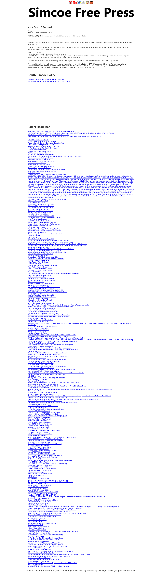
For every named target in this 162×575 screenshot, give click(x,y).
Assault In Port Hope (34, 264)
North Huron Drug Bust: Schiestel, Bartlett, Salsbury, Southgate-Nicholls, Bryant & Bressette (57, 244)
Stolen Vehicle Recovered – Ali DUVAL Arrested (43, 406)
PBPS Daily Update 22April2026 (38, 214)
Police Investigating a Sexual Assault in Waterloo (43, 361)
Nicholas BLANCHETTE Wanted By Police (41, 283)
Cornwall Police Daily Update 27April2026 (41, 151)
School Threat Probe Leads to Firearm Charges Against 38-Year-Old (49, 511)
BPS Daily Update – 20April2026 (38, 328)
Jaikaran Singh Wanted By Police (38, 330)
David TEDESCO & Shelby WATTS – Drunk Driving (44, 515)
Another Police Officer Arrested (37, 255)
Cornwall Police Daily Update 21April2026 (41, 288)
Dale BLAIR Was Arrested (36, 282)
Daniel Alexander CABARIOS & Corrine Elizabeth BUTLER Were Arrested (51, 369)
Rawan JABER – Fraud (35, 521)
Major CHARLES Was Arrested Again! (40, 473)
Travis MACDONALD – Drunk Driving (39, 502)
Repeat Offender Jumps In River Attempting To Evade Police (47, 252)
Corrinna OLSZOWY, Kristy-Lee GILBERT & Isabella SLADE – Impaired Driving (53, 531)
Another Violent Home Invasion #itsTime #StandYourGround (47, 169)
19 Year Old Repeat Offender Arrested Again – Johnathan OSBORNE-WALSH (52, 563)
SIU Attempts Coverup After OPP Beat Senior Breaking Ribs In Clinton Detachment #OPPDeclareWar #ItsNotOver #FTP (66, 497)
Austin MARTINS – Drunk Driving (38, 425)
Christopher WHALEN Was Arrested (39, 419)
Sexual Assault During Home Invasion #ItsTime (43, 311)
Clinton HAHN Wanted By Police (38, 285)
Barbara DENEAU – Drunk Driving (38, 427)
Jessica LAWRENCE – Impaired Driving (40, 548)
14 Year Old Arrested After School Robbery (41, 280)
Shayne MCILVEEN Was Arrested (38, 445)
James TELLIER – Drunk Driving (38, 487)
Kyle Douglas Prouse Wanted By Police (40, 254)
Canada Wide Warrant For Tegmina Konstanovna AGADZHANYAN (49, 81)
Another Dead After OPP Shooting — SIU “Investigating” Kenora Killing (50, 460)
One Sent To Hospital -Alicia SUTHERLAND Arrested (44, 444)
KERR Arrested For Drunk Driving (38, 449)
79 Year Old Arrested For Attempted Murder (41, 454)
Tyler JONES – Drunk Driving (37, 488)
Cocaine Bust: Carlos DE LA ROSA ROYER (42, 523)
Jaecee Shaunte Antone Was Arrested (40, 268)
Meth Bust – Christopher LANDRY (38, 432)
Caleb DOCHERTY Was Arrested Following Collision (44, 412)
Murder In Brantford (34, 237)
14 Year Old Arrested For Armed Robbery (41, 368)
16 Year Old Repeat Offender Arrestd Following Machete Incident (48, 240)
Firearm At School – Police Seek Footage (41, 278)
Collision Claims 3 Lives (35, 391)
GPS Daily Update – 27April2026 (38, 140)
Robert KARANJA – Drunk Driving (38, 478)
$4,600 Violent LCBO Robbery (37, 379)
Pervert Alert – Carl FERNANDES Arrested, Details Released (47, 353)
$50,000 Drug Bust (34, 376)
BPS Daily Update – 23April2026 (38, 201)
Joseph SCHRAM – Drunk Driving (38, 561)
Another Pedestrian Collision (37, 149)
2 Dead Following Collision (36, 528)
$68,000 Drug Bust (34, 173)
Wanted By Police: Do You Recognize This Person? (44, 230)
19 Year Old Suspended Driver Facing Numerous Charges (46, 409)
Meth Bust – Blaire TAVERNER (38, 483)
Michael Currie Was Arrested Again (39, 260)
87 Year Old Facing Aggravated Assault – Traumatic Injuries (47, 366)
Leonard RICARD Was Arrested (38, 429)
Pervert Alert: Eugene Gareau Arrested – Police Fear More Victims (49, 315)
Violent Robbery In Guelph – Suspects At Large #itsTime (46, 143)
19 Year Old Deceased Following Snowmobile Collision (45, 401)
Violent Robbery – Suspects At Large (39, 168)
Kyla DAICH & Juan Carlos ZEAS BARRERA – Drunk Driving (47, 463)
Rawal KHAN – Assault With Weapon (39, 422)
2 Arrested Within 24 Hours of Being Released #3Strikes (45, 440)
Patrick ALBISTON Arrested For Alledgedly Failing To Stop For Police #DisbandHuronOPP (56, 508)
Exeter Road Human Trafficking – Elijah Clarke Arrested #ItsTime (48, 316)
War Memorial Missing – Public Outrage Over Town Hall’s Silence (48, 135)
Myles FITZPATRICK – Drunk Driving (39, 447)
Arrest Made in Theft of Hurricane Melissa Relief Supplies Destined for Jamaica (53, 349)
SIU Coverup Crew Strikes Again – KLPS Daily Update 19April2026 (49, 336)
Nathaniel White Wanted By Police (39, 164)
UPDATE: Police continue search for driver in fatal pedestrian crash (49, 348)
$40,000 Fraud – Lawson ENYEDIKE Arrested (42, 516)
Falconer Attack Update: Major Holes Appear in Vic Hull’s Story (48, 397)
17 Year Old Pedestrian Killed (37, 277)
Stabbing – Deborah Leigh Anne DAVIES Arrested (43, 146)
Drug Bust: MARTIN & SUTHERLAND (40, 549)
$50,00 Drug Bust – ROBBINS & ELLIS (40, 364)
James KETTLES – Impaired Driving (39, 442)
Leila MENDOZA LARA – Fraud (37, 462)
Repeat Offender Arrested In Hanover (39, 226)
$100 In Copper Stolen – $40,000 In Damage (42, 141)
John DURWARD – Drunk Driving (38, 498)
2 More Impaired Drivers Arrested (38, 387)
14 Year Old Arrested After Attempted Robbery (42, 326)
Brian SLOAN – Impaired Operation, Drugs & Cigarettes (45, 544)
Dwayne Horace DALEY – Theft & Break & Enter (43, 371)
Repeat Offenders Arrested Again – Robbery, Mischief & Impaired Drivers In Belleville (55, 156)
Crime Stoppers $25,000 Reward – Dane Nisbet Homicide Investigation (50, 345)
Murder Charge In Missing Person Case (40, 211)
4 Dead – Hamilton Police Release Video (41, 166)
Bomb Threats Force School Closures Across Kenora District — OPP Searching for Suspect (57, 513)
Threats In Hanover (34, 351)
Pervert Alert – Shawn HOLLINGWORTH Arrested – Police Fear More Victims (52, 341)
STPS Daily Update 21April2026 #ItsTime (41, 303)
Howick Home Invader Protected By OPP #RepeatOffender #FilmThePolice (52, 437)
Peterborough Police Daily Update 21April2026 (42, 265)
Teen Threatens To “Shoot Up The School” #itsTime (44, 229)
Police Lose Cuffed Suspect (37, 227)
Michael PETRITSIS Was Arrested (39, 452)
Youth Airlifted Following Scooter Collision (41, 145)
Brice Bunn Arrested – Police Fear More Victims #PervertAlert (47, 356)
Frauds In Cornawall (34, 235)
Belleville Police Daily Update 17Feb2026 (41, 343)
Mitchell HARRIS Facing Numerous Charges (42, 450)
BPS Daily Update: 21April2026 (38, 302)
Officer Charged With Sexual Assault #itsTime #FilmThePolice (47, 292)
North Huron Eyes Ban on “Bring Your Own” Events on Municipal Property (51, 131)
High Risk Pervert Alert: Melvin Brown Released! (43, 384)
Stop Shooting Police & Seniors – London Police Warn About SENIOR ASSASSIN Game (56, 373)
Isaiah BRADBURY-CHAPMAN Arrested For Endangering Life (47, 416)
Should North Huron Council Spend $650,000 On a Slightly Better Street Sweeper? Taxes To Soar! (59, 554)
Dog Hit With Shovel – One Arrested (39, 212)
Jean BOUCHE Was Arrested (37, 435)
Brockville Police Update (35, 293)
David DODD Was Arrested (36, 536)
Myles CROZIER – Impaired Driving (39, 467)
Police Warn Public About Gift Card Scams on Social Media (47, 199)
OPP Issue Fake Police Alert (37, 518)
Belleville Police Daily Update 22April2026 (41, 239)
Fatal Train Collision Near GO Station (39, 275)
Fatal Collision (32, 477)
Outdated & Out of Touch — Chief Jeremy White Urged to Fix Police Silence (52, 335)
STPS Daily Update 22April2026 (38, 209)
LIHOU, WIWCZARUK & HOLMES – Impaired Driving (45, 455)
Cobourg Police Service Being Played (40, 300)
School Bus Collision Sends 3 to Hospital (41, 553)
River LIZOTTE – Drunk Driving (38, 503)
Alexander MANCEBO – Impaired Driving (41, 394)
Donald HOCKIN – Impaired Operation (40, 485)
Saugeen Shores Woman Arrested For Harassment (44, 224)
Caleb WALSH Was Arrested (37, 530)
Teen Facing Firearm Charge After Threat (41, 204)
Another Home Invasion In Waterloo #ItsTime (42, 310)
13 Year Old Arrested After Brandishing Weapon (43, 148)
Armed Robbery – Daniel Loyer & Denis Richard (43, 492)
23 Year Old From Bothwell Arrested (39, 558)
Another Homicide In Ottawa (37, 163)
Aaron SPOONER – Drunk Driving (38, 490)
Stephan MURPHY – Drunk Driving (39, 526)
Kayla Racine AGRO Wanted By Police (40, 207)
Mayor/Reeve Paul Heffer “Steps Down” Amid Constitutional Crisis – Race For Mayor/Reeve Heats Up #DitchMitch (64, 136)
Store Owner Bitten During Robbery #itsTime (42, 171)
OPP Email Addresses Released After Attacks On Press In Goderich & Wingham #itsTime (56, 338)
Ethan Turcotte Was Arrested (37, 407)
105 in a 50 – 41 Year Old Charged (39, 159)
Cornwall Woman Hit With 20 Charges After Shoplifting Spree (47, 174)
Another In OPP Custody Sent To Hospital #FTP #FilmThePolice (48, 480)
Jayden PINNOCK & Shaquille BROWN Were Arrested (45, 439)
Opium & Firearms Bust (35, 525)
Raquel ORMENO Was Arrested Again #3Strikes (43, 500)
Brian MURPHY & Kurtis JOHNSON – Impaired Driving (45, 535)
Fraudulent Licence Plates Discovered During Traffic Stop (46, 79)
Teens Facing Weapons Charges (38, 267)
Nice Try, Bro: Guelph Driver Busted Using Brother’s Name (46, 378)
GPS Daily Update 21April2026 (37, 318)
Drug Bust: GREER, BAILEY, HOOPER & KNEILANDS (45, 290)
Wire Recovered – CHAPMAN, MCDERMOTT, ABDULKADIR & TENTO (50, 551)
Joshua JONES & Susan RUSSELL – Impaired (43, 414)
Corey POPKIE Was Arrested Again (39, 411)
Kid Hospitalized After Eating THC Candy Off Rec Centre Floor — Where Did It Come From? (57, 386)
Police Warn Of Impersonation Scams (40, 270)
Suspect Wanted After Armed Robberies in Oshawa (44, 287)
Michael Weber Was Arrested (37, 404)
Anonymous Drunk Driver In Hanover (39, 221)
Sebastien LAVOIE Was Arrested (38, 541)
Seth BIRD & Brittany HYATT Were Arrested (42, 468)
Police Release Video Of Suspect (38, 262)
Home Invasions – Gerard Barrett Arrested (41, 161)
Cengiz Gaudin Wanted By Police (38, 247)
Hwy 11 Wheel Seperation (36, 564)
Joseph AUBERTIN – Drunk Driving (39, 533)
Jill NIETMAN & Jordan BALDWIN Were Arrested (43, 540)
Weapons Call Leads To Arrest (37, 331)
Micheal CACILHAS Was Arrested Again (40, 424)
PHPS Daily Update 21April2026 (38, 298)
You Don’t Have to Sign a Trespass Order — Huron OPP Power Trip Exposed (52, 402)
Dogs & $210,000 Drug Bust (37, 272)
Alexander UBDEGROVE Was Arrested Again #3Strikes (45, 543)
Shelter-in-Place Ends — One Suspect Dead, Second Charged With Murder (52, 510)
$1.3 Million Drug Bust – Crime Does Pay (41, 363)
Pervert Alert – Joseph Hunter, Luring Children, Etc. (44, 354)
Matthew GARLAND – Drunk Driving (39, 470)
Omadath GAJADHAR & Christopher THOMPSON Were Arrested (48, 566)
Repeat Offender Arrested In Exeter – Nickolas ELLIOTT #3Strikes (49, 556)
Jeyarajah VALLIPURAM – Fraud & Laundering (42, 392)
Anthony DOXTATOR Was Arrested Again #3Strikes (44, 559)
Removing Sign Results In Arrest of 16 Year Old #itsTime (46, 234)
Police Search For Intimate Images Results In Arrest (44, 217)
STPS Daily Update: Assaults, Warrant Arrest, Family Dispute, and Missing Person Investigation (58, 305)
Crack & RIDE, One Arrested (37, 202)
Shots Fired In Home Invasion (37, 219)
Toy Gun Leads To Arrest (36, 381)
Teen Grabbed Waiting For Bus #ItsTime (40, 320)
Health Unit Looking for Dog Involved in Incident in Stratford (47, 359)
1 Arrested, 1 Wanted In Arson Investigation (41, 308)
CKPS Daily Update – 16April (37, 358)
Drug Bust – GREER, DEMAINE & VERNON (42, 495)
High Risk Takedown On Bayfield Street (40, 158)
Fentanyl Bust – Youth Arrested (38, 321)
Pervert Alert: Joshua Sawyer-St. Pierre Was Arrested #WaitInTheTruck (50, 306)
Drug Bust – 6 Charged (35, 459)
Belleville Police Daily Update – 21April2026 (42, 297)
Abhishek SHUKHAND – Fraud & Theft (40, 434)
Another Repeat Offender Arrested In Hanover (42, 222)
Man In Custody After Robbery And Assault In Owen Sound (46, 374)
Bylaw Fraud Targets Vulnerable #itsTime (41, 206)
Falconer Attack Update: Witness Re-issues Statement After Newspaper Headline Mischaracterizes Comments (63, 399)
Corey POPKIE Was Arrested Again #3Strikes (42, 457)
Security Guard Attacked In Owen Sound (41, 216)
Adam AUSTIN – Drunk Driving (37, 520)
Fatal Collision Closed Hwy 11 (37, 505)
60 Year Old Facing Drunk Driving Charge (41, 154)
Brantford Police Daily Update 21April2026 (41, 295)
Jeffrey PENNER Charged (36, 472)
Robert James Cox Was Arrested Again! (40, 346)
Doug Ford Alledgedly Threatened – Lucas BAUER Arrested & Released (50, 482)
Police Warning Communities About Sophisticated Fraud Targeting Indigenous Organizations (57, 245)
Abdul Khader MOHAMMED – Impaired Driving (42, 493)
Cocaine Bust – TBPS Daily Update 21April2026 (43, 257)
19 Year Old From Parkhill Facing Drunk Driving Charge (45, 538)
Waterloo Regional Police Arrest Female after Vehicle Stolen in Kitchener (51, 249)
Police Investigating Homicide (37, 421)
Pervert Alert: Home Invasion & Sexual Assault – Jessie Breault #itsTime (51, 242)
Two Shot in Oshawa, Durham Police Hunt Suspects (44, 313)
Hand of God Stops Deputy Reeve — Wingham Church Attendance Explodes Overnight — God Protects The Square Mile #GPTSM (69, 396)
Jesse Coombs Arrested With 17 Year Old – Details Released (47, 546)
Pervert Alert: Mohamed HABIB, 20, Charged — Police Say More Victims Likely (53, 383)
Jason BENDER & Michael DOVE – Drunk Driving (44, 430)
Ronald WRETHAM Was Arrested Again (40, 465)
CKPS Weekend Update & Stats (38, 153)
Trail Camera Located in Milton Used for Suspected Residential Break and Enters (53, 273)
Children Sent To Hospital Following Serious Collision (44, 250)
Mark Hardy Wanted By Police (37, 333)
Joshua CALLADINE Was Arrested (39, 417)
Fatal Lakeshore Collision (36, 475)
